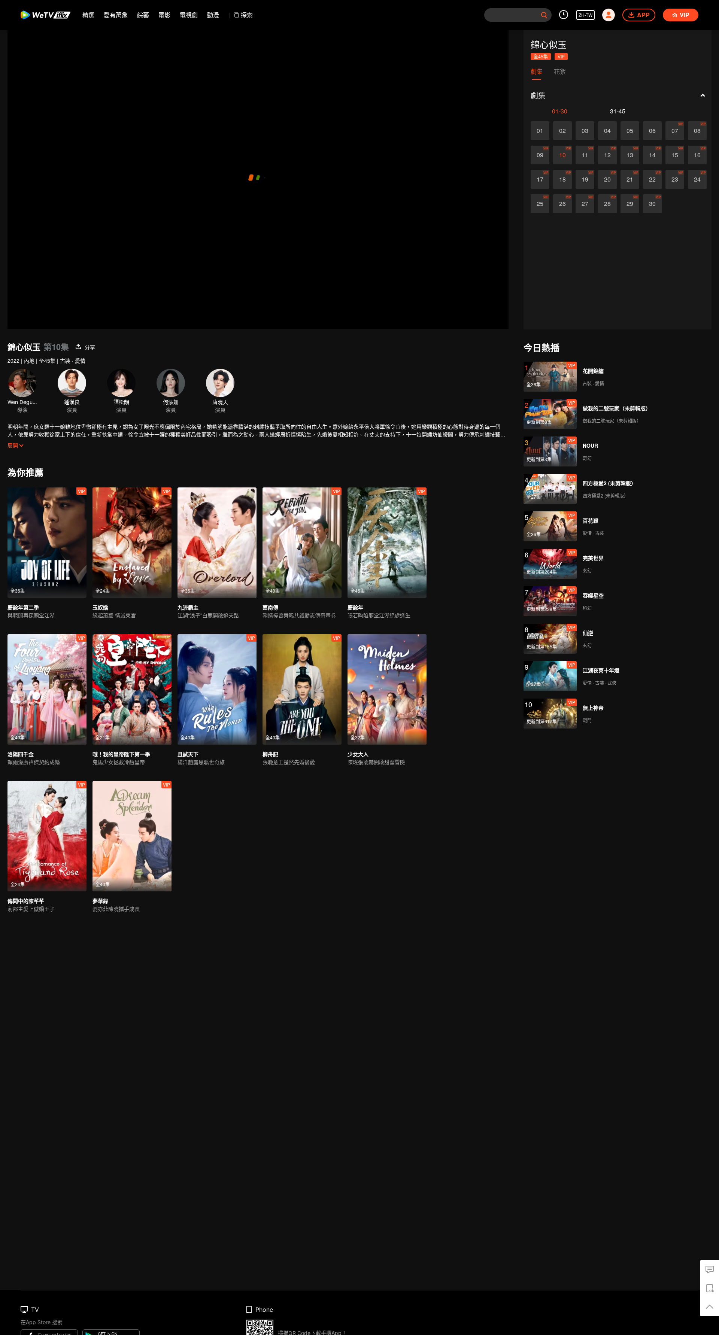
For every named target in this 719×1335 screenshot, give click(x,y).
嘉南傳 (270, 607)
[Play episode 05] (630, 130)
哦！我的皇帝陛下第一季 (121, 754)
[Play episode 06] (652, 130)
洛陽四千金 (20, 754)
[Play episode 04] (607, 130)
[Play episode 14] (652, 155)
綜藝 (143, 14)
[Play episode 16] (697, 155)
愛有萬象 (116, 14)
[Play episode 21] (630, 179)
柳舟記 (270, 754)
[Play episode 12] (607, 155)
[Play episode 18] (562, 179)
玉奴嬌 (100, 607)
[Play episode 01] (540, 130)
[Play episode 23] (674, 179)
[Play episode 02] (562, 130)
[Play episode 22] (652, 179)
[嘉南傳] (302, 542)
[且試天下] (217, 689)
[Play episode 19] (585, 179)
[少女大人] (387, 689)
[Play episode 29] (630, 203)
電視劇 (189, 14)
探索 (247, 14)
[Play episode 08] (697, 130)
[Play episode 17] (540, 179)
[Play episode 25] (540, 203)
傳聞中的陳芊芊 (25, 900)
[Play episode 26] (562, 203)
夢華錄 (100, 900)
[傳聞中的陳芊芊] (47, 836)
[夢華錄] (132, 836)
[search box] (544, 14)
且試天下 (188, 754)
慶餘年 (355, 607)
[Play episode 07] (674, 130)
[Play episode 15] (674, 155)
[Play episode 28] (607, 203)
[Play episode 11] (585, 155)
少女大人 (358, 754)
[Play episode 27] (585, 203)
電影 (164, 14)
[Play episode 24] (697, 179)
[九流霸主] (217, 542)
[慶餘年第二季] (47, 542)
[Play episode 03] (585, 130)
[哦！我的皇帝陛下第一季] (132, 689)
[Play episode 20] (607, 179)
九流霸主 (188, 607)
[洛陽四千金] (47, 689)
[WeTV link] (46, 15)
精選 (88, 14)
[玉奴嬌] (132, 542)
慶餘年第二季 (23, 607)
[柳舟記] (302, 689)
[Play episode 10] (562, 155)
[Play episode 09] (540, 155)
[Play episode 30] (652, 203)
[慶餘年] (387, 542)
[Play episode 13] (630, 155)
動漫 (213, 14)
